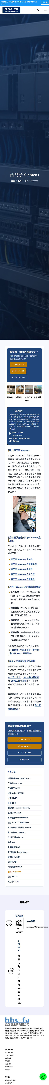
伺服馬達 (27, 653)
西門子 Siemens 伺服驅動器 (24, 564)
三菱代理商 (10, 1028)
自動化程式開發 (10, 1080)
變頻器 (36, 650)
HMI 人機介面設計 (31, 677)
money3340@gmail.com (21, 438)
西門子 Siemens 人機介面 (23, 574)
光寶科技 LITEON (15, 783)
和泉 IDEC (12, 803)
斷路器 (15, 650)
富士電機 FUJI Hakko (16, 832)
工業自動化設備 (23, 414)
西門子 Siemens (14, 872)
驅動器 (27, 419)
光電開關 (8, 1064)
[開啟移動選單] (45, 10)
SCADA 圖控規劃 (19, 681)
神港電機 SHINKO (15, 867)
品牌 (20, 181)
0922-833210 (20, 364)
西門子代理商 (38, 1028)
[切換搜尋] (38, 10)
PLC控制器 (34, 419)
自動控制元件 (32, 1031)
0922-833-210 (17, 433)
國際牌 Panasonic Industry (19, 808)
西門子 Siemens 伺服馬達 (23, 579)
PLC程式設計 (9, 1083)
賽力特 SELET (13, 881)
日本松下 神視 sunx (15, 837)
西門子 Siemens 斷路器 (22, 559)
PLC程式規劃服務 (25, 427)
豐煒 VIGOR (12, 877)
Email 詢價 (25, 759)
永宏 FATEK (12, 862)
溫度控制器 (9, 1067)
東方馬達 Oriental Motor (18, 852)
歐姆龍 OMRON (14, 857)
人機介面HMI (9, 1055)
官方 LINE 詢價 (20, 377)
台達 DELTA (12, 798)
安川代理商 (28, 1028)
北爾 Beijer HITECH (16, 793)
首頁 (13, 181)
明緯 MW (11, 842)
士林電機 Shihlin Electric (18, 818)
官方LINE (16, 441)
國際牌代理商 (9, 1031)
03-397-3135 (17, 435)
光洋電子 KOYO (14, 788)
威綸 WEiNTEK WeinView (18, 823)
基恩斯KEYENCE (14, 813)
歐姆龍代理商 (19, 1028)
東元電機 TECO (14, 847)
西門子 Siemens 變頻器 (22, 569)
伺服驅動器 (25, 650)
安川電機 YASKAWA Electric (19, 827)
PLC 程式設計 (14, 677)
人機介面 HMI (14, 653)
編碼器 (7, 1069)
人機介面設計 (13, 427)
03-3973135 (19, 371)
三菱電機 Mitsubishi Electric (19, 778)
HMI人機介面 (13, 419)
